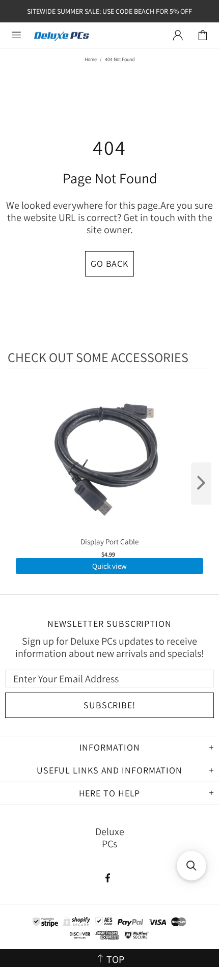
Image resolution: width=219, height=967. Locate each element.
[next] (201, 483)
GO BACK (109, 263)
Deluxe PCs (62, 35)
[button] (191, 865)
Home (91, 59)
